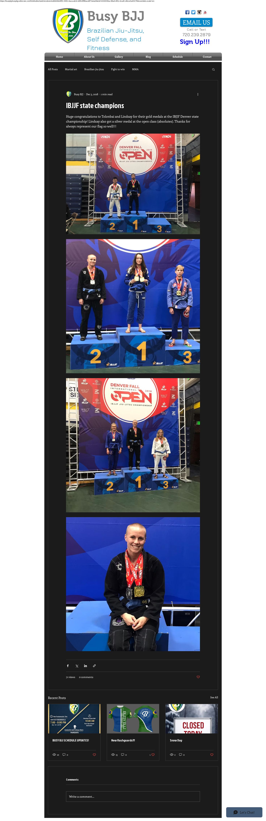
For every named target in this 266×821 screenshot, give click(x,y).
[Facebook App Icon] (187, 12)
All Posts (53, 69)
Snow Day (176, 740)
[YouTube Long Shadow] (205, 12)
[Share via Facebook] (67, 665)
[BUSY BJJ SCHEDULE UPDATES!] (74, 718)
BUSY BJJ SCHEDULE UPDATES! (70, 740)
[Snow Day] (192, 718)
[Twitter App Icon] (193, 12)
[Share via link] (94, 665)
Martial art (71, 69)
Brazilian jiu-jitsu (94, 69)
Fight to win (118, 69)
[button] (213, 69)
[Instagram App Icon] (199, 12)
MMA (135, 69)
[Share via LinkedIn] (85, 665)
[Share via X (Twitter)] (76, 665)
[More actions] (198, 94)
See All (214, 697)
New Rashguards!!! (123, 740)
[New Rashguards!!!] (133, 718)
